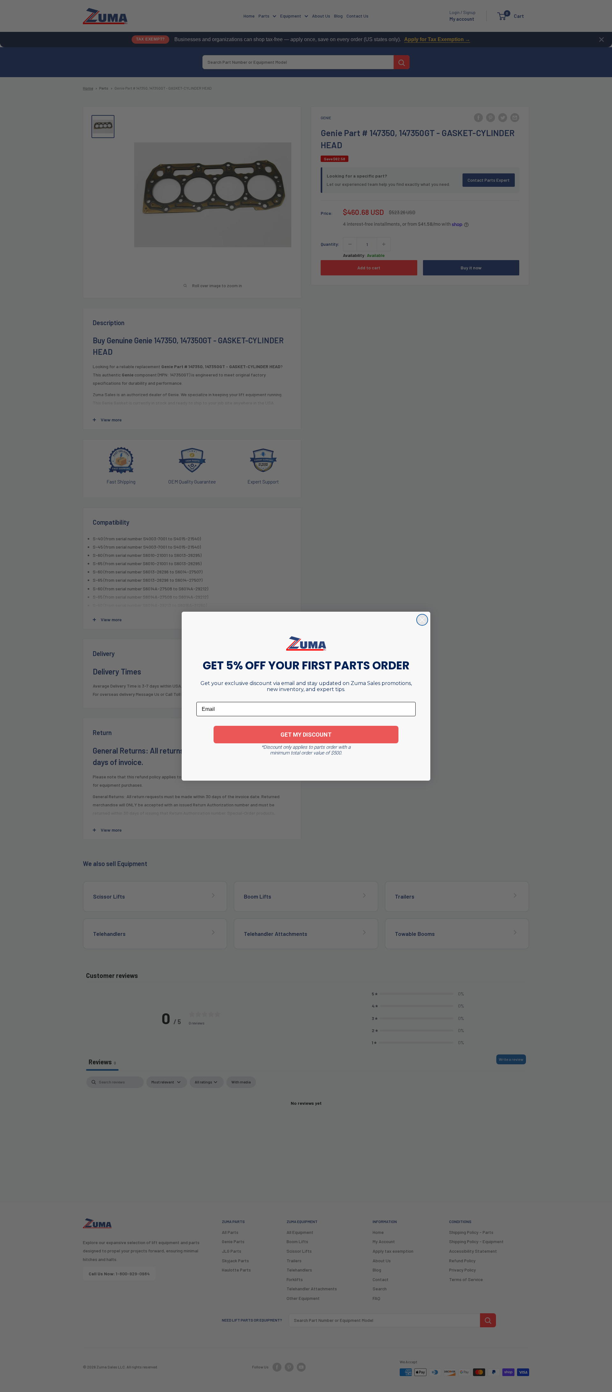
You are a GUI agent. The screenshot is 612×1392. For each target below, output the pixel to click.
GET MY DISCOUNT (306, 734)
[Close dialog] (422, 619)
